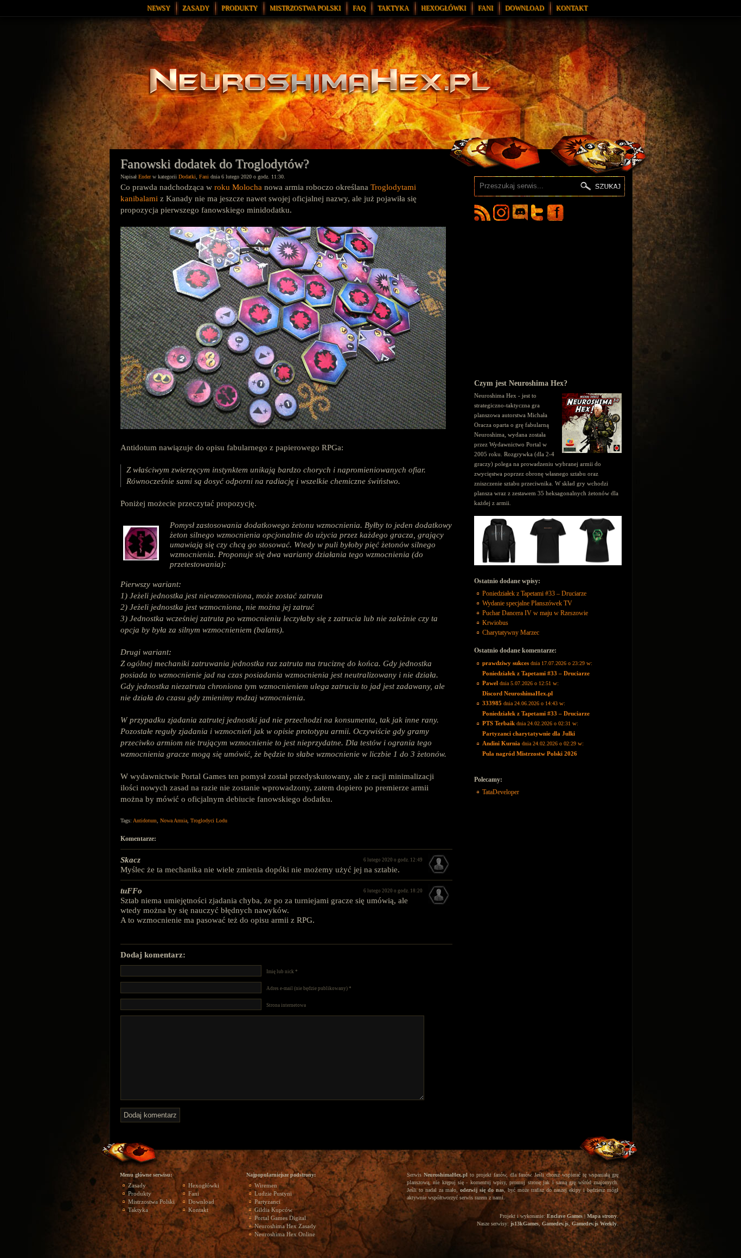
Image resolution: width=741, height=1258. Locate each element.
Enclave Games (565, 1216)
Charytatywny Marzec (510, 632)
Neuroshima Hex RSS (482, 213)
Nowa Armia (173, 820)
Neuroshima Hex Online (284, 1234)
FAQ (359, 8)
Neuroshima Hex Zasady (285, 1226)
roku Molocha (238, 187)
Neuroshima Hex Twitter (539, 213)
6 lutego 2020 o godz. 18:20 (393, 890)
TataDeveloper (500, 792)
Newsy (158, 8)
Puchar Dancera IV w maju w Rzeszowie (535, 613)
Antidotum (145, 820)
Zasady (195, 8)
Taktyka (393, 8)
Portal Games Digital (280, 1218)
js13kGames (524, 1224)
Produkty (239, 8)
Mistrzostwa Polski (305, 8)
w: (537, 668)
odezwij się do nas (482, 1190)
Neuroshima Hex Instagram (501, 213)
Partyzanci (267, 1201)
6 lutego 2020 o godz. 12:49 (393, 860)
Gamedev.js (555, 1224)
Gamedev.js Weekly (594, 1224)
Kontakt (571, 8)
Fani (485, 8)
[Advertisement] (548, 299)
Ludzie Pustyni (273, 1193)
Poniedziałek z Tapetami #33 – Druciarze (534, 593)
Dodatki (187, 177)
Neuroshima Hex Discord (520, 213)
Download (524, 8)
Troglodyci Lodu (208, 820)
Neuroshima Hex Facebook (555, 213)
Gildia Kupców (273, 1209)
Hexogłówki (443, 8)
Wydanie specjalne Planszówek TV (527, 603)
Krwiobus (495, 623)
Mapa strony (602, 1216)
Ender (144, 177)
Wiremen (265, 1185)
